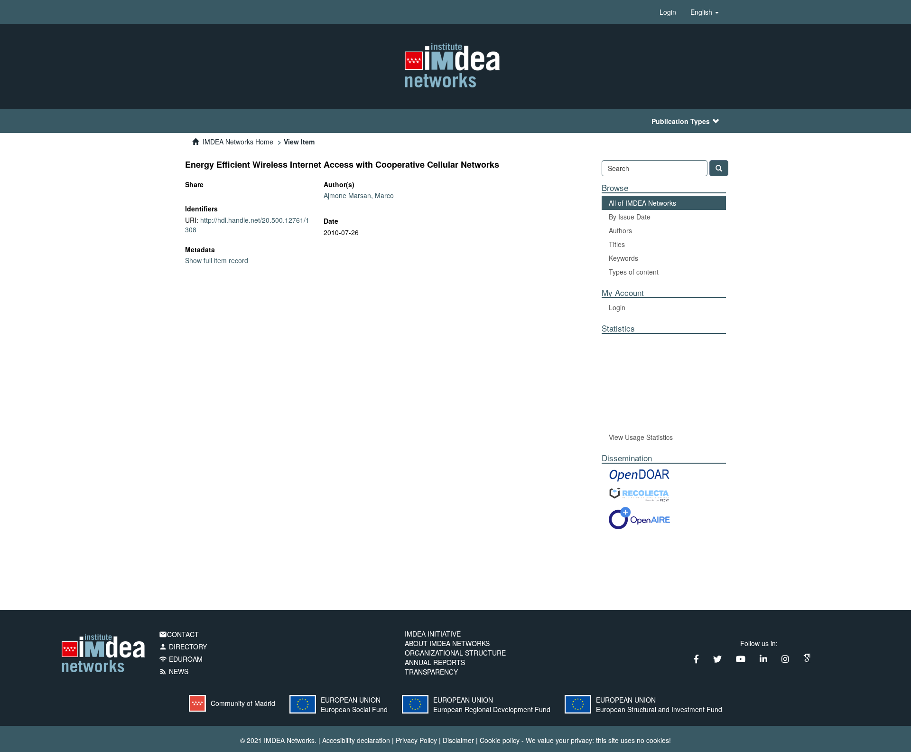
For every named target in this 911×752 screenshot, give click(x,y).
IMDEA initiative (433, 633)
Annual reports (435, 662)
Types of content (634, 271)
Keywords (623, 258)
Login (617, 307)
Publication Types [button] (680, 121)
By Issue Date (630, 216)
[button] (704, 12)
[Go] (718, 168)
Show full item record (216, 260)
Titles (617, 244)
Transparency (431, 671)
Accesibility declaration (356, 740)
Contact (179, 634)
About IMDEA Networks (447, 643)
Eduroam (181, 659)
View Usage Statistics (641, 437)
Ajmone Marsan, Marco (359, 195)
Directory (183, 646)
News (173, 671)
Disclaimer (458, 740)
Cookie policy (500, 740)
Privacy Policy (416, 740)
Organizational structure (455, 652)
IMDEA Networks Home (238, 141)
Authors (620, 230)
